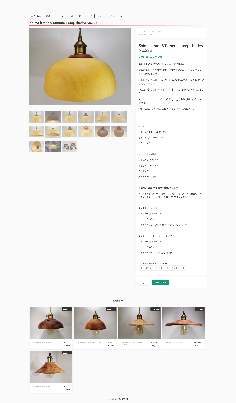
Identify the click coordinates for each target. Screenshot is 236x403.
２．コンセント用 (175, 268)
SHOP (146, 32)
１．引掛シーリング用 (151, 268)
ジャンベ (61, 16)
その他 (112, 16)
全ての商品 (36, 16)
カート (123, 16)
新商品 (49, 16)
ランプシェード (85, 16)
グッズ (100, 16)
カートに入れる (160, 282)
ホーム (140, 32)
